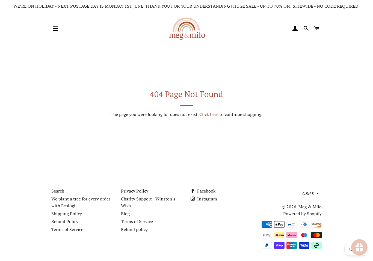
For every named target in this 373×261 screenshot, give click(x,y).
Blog (125, 214)
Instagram (206, 199)
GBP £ (308, 193)
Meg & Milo (310, 207)
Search (57, 191)
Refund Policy (64, 221)
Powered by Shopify (302, 214)
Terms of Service (67, 229)
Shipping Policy (66, 214)
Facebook (205, 191)
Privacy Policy (134, 191)
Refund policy (134, 229)
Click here (208, 114)
